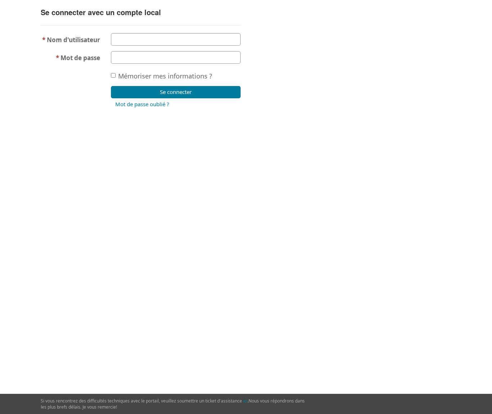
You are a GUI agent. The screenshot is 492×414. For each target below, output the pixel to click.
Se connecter (176, 91)
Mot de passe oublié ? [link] (142, 104)
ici (245, 401)
